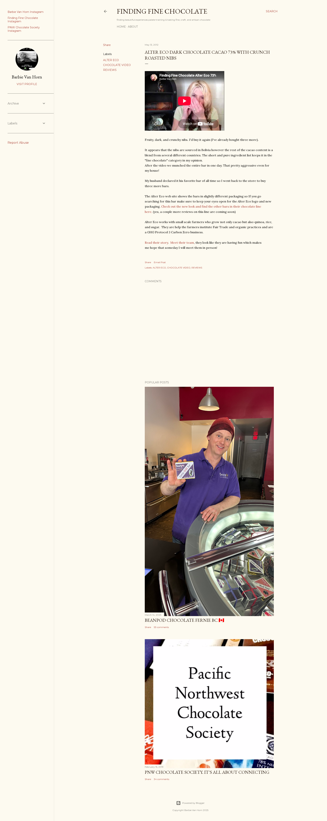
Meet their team (182, 242)
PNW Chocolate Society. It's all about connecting (207, 772)
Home (121, 26)
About (133, 26)
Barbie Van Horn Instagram (26, 12)
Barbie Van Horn (27, 77)
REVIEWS (110, 70)
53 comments (161, 627)
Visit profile (27, 84)
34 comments (161, 779)
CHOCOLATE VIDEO (117, 65)
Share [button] (107, 45)
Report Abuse (18, 142)
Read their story (156, 242)
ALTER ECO (111, 60)
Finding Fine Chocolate (162, 11)
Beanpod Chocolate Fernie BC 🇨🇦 (184, 620)
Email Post (160, 262)
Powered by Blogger (193, 803)
